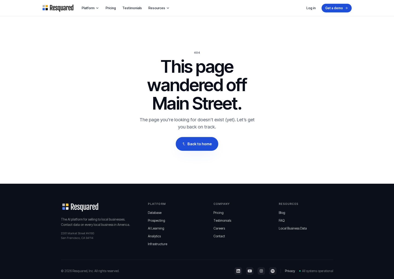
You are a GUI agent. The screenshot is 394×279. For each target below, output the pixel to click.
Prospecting (156, 220)
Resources (156, 8)
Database (154, 213)
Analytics (154, 236)
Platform (88, 8)
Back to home (199, 144)
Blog (282, 213)
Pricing (111, 8)
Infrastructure (157, 244)
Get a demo (334, 8)
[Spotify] (272, 271)
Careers (219, 228)
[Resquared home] (58, 8)
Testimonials (132, 8)
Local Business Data (293, 228)
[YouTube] (249, 271)
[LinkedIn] (238, 271)
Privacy (290, 271)
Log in (311, 8)
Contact (219, 236)
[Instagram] (261, 271)
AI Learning (156, 228)
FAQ (282, 220)
